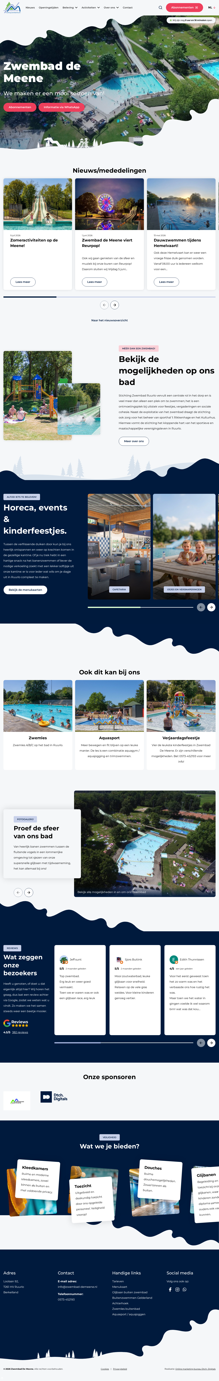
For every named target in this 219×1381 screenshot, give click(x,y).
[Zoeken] (160, 7)
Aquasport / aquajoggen (128, 1314)
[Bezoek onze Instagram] (177, 1289)
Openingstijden (49, 7)
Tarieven (118, 1281)
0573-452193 (66, 1299)
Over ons (109, 7)
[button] (104, 305)
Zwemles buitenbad (126, 1308)
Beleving (68, 7)
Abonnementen (182, 7)
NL (210, 7)
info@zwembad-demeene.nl (77, 1286)
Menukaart (119, 1286)
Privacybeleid (120, 1368)
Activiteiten (89, 7)
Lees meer (23, 282)
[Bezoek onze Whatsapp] (184, 1289)
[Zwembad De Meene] (12, 7)
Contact (128, 7)
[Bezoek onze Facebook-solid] (170, 1289)
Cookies (105, 1368)
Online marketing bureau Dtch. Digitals (195, 1368)
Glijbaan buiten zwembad (129, 1292)
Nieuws (30, 7)
